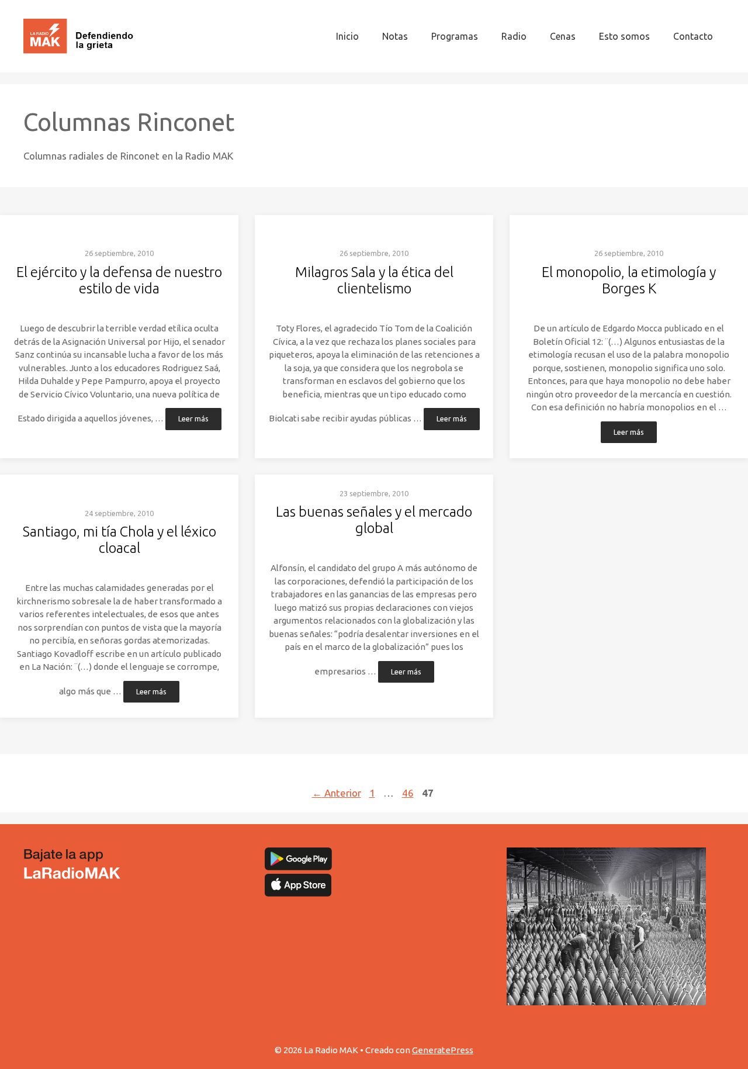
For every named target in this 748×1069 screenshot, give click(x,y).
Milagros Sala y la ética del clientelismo (374, 280)
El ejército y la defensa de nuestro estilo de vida (119, 280)
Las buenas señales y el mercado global (374, 520)
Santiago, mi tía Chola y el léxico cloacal (119, 540)
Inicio (347, 36)
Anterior (336, 792)
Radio (514, 36)
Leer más (193, 419)
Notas (395, 36)
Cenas (563, 36)
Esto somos (624, 36)
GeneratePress (442, 1050)
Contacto (693, 36)
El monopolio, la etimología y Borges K (629, 280)
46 (409, 792)
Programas (454, 36)
